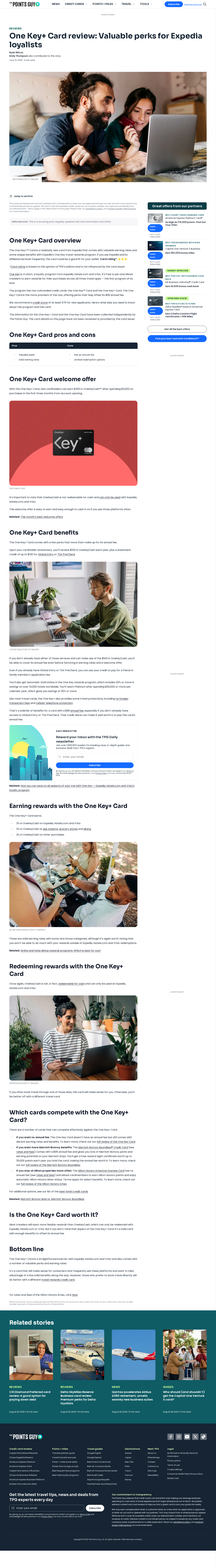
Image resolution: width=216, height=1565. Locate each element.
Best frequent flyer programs (66, 1470)
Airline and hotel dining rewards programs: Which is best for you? (61, 950)
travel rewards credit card (58, 1280)
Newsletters (153, 1475)
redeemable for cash (71, 984)
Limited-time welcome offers (23, 1484)
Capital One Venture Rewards (23, 1453)
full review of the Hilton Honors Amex (44, 1184)
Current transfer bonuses (64, 1457)
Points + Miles (103, 4)
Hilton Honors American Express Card (101, 1171)
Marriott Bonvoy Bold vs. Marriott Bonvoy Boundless (52, 1199)
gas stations (50, 829)
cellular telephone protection (54, 703)
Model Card (173, 1478)
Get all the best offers (177, 329)
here (74, 1295)
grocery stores (68, 829)
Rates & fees (155, 236)
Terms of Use (85, 1514)
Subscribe (174, 4)
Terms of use (173, 1465)
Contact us (153, 1466)
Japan (128, 1457)
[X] (195, 1437)
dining (87, 829)
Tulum (128, 1470)
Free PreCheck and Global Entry (102, 1484)
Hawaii (128, 1453)
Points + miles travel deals (64, 1462)
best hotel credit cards (73, 1191)
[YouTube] (187, 1437)
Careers (151, 1462)
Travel (126, 4)
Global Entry (45, 554)
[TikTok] (203, 1437)
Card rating (18, 266)
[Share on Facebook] (179, 195)
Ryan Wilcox (16, 52)
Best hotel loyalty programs (65, 1475)
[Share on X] (186, 195)
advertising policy (94, 208)
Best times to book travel (99, 1462)
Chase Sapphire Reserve (21, 1457)
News (56, 4)
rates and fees (25, 1152)
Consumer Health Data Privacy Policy (185, 1474)
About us (152, 1453)
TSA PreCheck (66, 554)
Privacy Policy (101, 773)
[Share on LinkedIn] (192, 195)
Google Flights (94, 1453)
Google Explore (94, 1457)
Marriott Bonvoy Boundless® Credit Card (103, 1147)
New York (129, 1462)
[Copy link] (198, 195)
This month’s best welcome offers (42, 517)
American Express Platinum (22, 1462)
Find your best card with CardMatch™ (177, 338)
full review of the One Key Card (116, 1142)
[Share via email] (205, 195)
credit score (40, 302)
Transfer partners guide (63, 1453)
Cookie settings (174, 1469)
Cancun (129, 1475)
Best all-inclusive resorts (99, 1466)
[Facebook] (170, 1437)
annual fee (76, 710)
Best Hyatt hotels (95, 1475)
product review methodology (122, 208)
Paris (127, 1466)
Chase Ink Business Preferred (23, 1475)
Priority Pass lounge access (65, 1466)
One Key (14, 274)
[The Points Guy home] (24, 4)
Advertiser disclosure (193, 4)
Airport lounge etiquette (98, 1479)
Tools (144, 4)
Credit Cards (74, 4)
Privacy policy (174, 1460)
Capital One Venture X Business (24, 1470)
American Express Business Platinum (27, 1479)
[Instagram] (179, 1437)
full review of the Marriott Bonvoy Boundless (53, 1165)
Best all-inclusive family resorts (102, 1470)
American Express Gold (20, 1466)
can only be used (109, 497)
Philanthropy (154, 1457)
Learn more (156, 228)
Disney (128, 1479)
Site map (152, 1470)
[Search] (205, 4)
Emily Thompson (18, 56)
